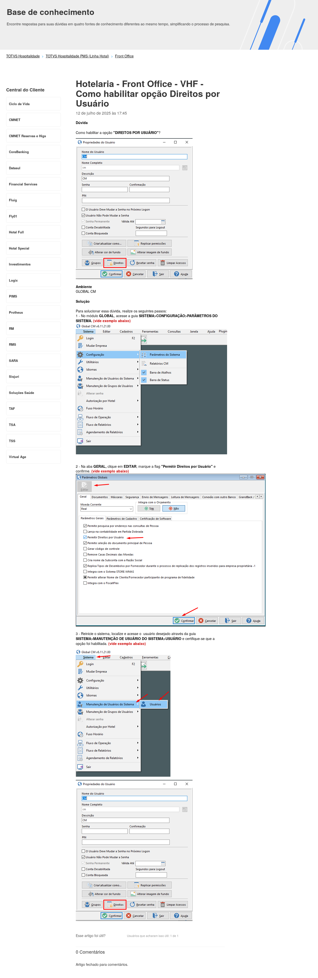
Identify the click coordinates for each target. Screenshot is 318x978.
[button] (112, 936)
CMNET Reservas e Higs (27, 135)
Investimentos (20, 264)
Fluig (13, 200)
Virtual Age (17, 456)
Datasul (14, 168)
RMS (12, 344)
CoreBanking (19, 151)
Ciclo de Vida (19, 103)
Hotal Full (16, 232)
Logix (13, 280)
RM (11, 328)
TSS (12, 440)
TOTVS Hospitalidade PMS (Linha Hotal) (77, 55)
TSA (12, 424)
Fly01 (13, 216)
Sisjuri (14, 376)
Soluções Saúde (21, 392)
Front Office (124, 55)
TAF (12, 408)
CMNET (14, 119)
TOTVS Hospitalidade (23, 55)
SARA (13, 360)
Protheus (16, 312)
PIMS (13, 296)
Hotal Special (19, 248)
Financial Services (23, 184)
